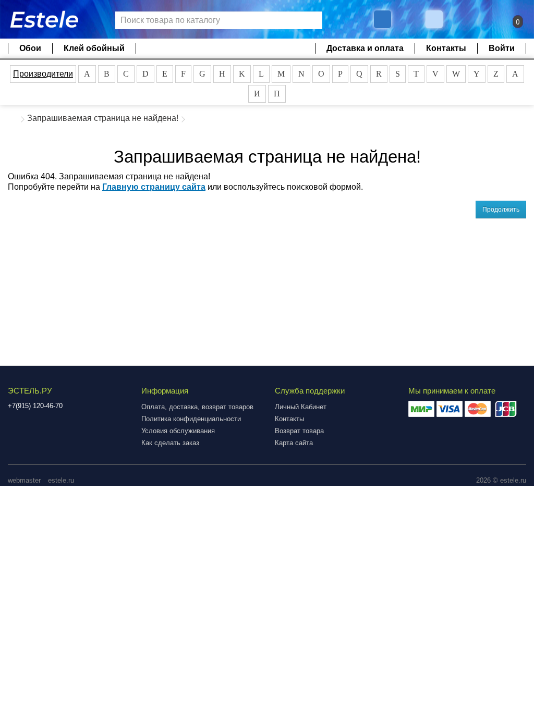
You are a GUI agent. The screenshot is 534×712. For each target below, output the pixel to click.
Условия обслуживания (178, 431)
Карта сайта (294, 443)
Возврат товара (299, 431)
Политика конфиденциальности (191, 419)
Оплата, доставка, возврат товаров (197, 407)
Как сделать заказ (170, 443)
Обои (30, 48)
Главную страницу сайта (153, 186)
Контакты (446, 48)
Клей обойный (94, 48)
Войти (502, 48)
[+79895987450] (382, 19)
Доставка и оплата (365, 48)
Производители (43, 73)
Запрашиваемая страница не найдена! (102, 118)
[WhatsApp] (435, 19)
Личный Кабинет (300, 407)
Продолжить (500, 209)
